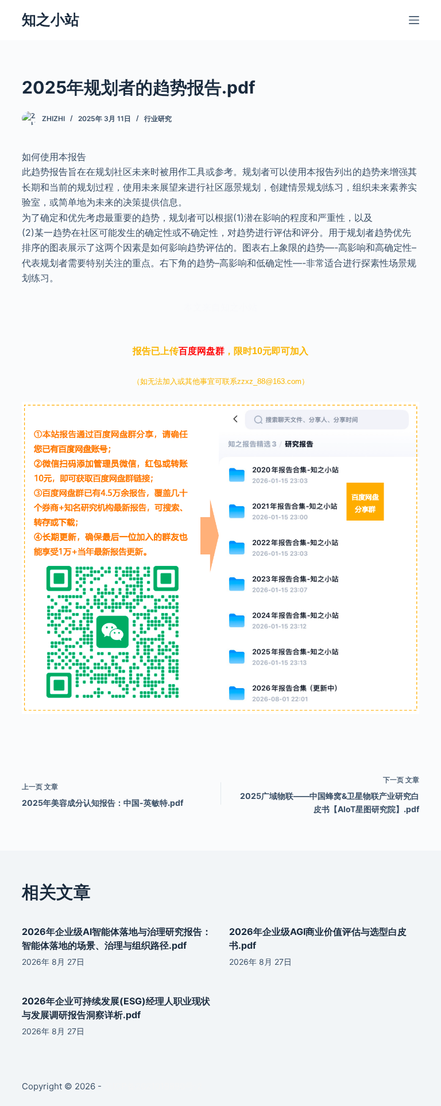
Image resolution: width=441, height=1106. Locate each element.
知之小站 (50, 19)
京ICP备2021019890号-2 (153, 1086)
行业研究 (158, 118)
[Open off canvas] (414, 20)
